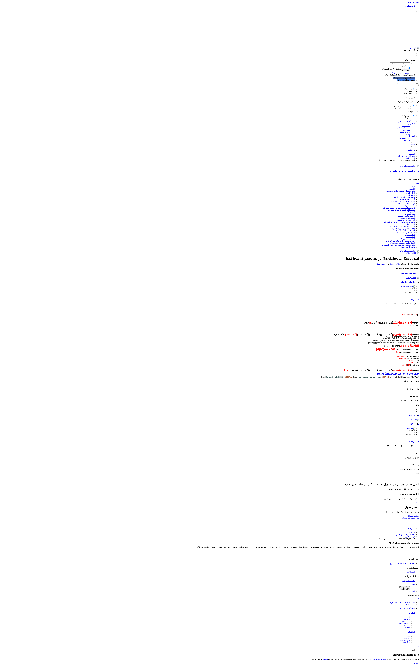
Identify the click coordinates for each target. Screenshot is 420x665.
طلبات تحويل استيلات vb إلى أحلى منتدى (400, 191)
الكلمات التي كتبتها (403, 106)
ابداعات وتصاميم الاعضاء (406, 220)
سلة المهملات (410, 214)
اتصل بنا (412, 591)
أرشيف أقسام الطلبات (407, 199)
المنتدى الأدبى (410, 235)
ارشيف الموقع (409, 212)
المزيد (408, 134)
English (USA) (405, 589)
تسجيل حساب (410, 80)
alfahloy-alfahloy (395, 264)
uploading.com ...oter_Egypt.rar (398, 373)
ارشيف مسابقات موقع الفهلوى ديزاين (401, 226)
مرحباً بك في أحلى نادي (406, 122)
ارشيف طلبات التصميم (406, 216)
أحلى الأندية (411, 572)
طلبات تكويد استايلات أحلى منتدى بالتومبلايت (398, 222)
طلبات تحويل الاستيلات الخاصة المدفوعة (400, 201)
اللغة (413, 584)
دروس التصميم (409, 195)
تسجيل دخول (406, 70)
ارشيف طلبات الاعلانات (406, 224)
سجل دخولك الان (413, 516)
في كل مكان (407, 89)
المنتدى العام (410, 237)
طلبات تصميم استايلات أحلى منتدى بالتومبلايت (398, 245)
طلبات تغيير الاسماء (408, 206)
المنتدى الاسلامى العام (407, 239)
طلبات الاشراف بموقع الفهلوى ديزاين (401, 210)
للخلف (408, 617)
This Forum (408, 94)
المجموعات (406, 126)
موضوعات (408, 91)
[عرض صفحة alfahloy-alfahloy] (412, 253)
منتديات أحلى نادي (408, 581)
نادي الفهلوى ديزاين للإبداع (404, 170)
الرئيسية (412, 187)
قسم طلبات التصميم (407, 218)
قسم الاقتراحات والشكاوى (405, 230)
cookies (325, 659)
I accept (416, 663)
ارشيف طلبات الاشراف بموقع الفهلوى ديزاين (399, 208)
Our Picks (406, 140)
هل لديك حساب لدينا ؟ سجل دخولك (401, 58)
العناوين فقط (407, 118)
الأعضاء (412, 189)
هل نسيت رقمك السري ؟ (401, 73)
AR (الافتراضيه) (405, 587)
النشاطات (411, 136)
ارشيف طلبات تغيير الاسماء (405, 203)
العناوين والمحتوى (405, 116)
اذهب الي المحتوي (412, 2)
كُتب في (410, 300)
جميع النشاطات (404, 138)
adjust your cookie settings (377, 659)
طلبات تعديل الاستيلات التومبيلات (403, 197)
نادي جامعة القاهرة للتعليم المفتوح (402, 563)
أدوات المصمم (409, 193)
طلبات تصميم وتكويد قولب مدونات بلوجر (400, 241)
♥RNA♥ (414, 415)
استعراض (411, 124)
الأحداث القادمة (404, 132)
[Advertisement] (210, 29)
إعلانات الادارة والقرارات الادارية (403, 228)
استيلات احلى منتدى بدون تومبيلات (402, 243)
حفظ (417, 183)
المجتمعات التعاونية (403, 128)
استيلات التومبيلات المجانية (405, 233)
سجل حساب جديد (412, 503)
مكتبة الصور (406, 130)
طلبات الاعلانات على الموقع (405, 247)
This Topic (408, 96)
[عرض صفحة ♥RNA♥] (415, 420)
